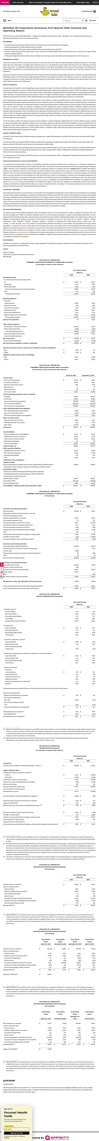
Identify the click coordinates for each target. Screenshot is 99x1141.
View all (95, 2)
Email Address (9, 1126)
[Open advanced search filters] (86, 20)
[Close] (30, 1107)
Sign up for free (17, 1133)
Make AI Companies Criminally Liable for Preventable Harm (50, 2)
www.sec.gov (14, 181)
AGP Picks (5, 2)
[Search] (82, 20)
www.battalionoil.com (42, 179)
